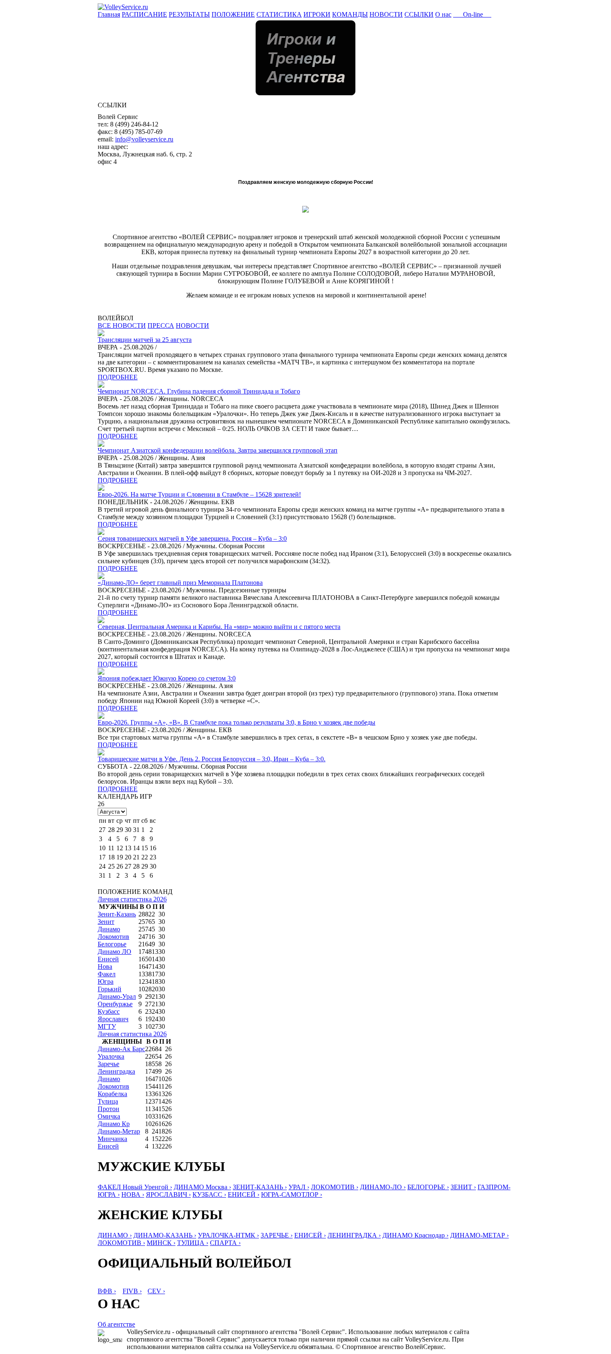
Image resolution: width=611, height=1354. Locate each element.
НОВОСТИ (386, 14)
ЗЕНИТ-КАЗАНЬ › (260, 1187)
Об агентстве (116, 1324)
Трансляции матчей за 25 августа (145, 339)
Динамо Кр (114, 1123)
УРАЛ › (298, 1187)
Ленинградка (116, 1071)
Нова (105, 966)
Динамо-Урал (117, 996)
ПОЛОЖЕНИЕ (233, 14)
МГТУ (107, 1026)
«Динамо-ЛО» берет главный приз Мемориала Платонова (180, 582)
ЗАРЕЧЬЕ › (277, 1235)
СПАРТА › (225, 1242)
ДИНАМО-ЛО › (383, 1187)
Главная (109, 14)
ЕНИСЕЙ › (243, 1194)
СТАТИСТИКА (279, 14)
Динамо (109, 929)
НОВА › (132, 1194)
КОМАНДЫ (350, 14)
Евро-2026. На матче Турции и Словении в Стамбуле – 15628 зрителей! (199, 494)
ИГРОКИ (316, 14)
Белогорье (112, 944)
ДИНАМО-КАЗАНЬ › (164, 1235)
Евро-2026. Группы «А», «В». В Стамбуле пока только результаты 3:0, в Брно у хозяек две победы (236, 722)
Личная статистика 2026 (132, 899)
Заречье (108, 1063)
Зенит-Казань (117, 914)
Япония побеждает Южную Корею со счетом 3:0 (167, 678)
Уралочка (111, 1056)
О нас (443, 14)
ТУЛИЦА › (192, 1242)
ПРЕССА (161, 325)
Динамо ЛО (114, 951)
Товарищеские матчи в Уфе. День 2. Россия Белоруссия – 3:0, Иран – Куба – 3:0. (211, 758)
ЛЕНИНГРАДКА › (354, 1235)
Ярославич (113, 1018)
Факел (107, 974)
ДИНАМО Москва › (202, 1187)
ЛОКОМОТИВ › (334, 1187)
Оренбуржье (115, 1003)
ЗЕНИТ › (463, 1187)
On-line (472, 14)
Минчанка (112, 1138)
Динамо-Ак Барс (121, 1048)
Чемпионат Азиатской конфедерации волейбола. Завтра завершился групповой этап (218, 450)
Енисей (108, 959)
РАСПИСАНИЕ (144, 14)
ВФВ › (107, 1291)
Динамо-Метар (119, 1131)
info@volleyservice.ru (144, 139)
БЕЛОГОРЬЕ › (428, 1187)
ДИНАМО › (115, 1235)
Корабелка (112, 1093)
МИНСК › (161, 1242)
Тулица (108, 1101)
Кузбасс (109, 1011)
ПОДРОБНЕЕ (118, 377)
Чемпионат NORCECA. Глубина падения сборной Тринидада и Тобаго (199, 391)
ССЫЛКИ (419, 14)
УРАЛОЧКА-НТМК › (228, 1235)
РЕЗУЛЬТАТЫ (189, 14)
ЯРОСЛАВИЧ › (168, 1194)
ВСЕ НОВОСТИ (122, 325)
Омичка (109, 1116)
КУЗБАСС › (209, 1194)
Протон (108, 1108)
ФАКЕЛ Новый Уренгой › (135, 1187)
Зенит (106, 921)
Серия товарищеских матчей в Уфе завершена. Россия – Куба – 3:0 (192, 538)
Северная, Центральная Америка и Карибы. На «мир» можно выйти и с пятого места (219, 626)
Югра (105, 981)
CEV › (156, 1291)
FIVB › (132, 1291)
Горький (109, 989)
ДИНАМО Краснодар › (415, 1235)
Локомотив (113, 936)
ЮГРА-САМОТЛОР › (291, 1194)
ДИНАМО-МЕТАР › (479, 1235)
